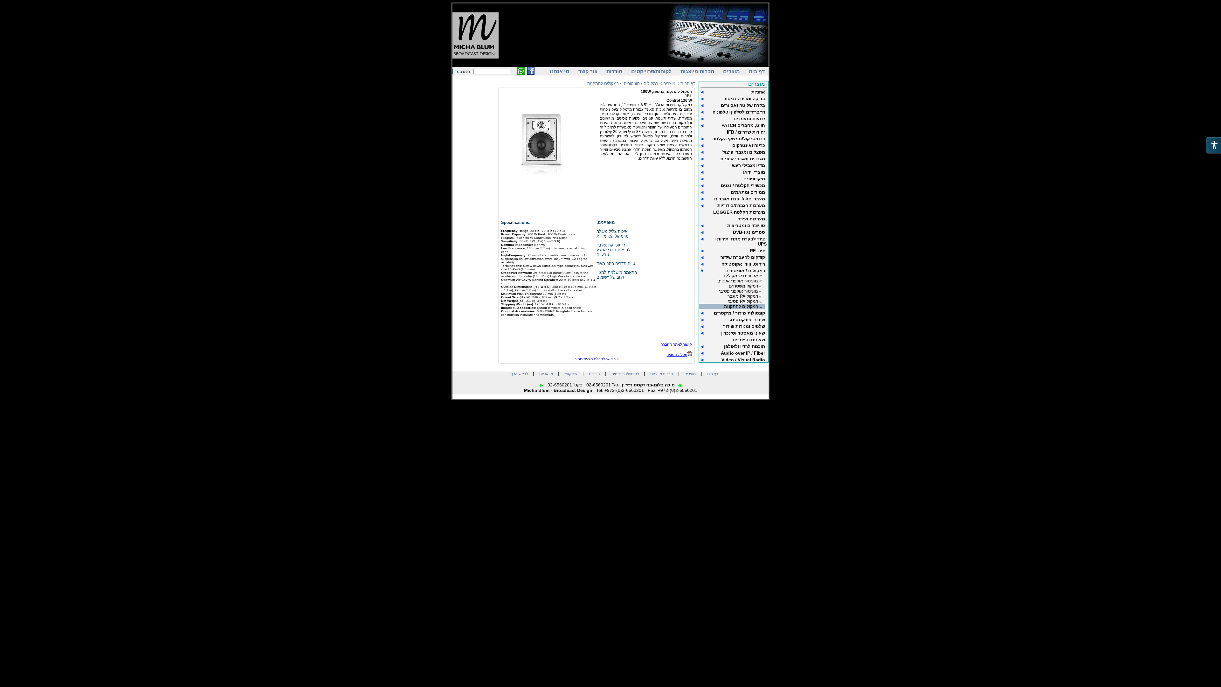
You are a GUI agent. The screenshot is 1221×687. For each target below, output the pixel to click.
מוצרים (731, 71)
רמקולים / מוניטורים (745, 270)
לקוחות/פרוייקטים (651, 71)
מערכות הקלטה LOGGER (739, 212)
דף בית (757, 71)
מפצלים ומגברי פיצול (743, 152)
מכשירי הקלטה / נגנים (743, 185)
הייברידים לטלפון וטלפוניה (739, 111)
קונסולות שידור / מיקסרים (739, 313)
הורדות (614, 71)
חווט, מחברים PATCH (743, 125)
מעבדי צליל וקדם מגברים (739, 198)
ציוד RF (757, 250)
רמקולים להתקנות (603, 83)
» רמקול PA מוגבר (745, 296)
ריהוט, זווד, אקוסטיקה (743, 264)
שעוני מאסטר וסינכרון (743, 333)
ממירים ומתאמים (748, 192)
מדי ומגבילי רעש (748, 165)
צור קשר (587, 71)
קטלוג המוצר (677, 354)
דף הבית (687, 83)
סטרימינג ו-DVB (749, 232)
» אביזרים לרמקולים (743, 275)
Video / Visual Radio (743, 359)
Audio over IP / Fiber (743, 353)
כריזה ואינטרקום (748, 145)
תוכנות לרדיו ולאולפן (744, 346)
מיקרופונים (754, 178)
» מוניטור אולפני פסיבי (740, 291)
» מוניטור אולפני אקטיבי (739, 280)
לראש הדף (519, 374)
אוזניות (758, 91)
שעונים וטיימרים (749, 339)
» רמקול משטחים (745, 285)
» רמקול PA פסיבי (745, 301)
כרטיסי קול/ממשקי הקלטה (738, 138)
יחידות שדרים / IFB (746, 132)
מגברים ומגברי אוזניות (742, 158)
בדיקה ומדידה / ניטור (744, 98)
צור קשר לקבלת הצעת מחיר (597, 359)
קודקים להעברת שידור (743, 257)
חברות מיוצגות (697, 71)
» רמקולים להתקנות (743, 306)
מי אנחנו (559, 71)
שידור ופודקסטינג (747, 319)
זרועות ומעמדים (749, 118)
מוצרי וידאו (754, 172)
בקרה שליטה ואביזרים (743, 105)
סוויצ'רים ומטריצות (746, 225)
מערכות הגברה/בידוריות (741, 205)
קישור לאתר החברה (676, 344)
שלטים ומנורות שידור (744, 326)
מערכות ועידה (751, 218)
